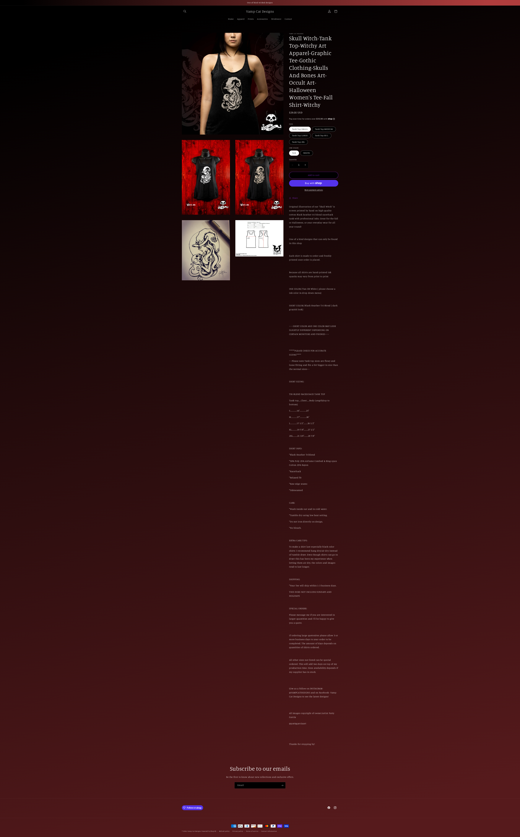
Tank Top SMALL (300, 129)
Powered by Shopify (209, 831)
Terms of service (252, 831)
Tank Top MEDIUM (324, 129)
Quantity (293, 159)
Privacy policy (237, 831)
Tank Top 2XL (298, 142)
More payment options (314, 190)
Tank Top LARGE (300, 135)
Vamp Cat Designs (194, 831)
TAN (294, 153)
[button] (185, 11)
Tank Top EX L (321, 135)
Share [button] (295, 198)
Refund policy (224, 831)
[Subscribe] (282, 785)
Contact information (269, 831)
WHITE (306, 153)
